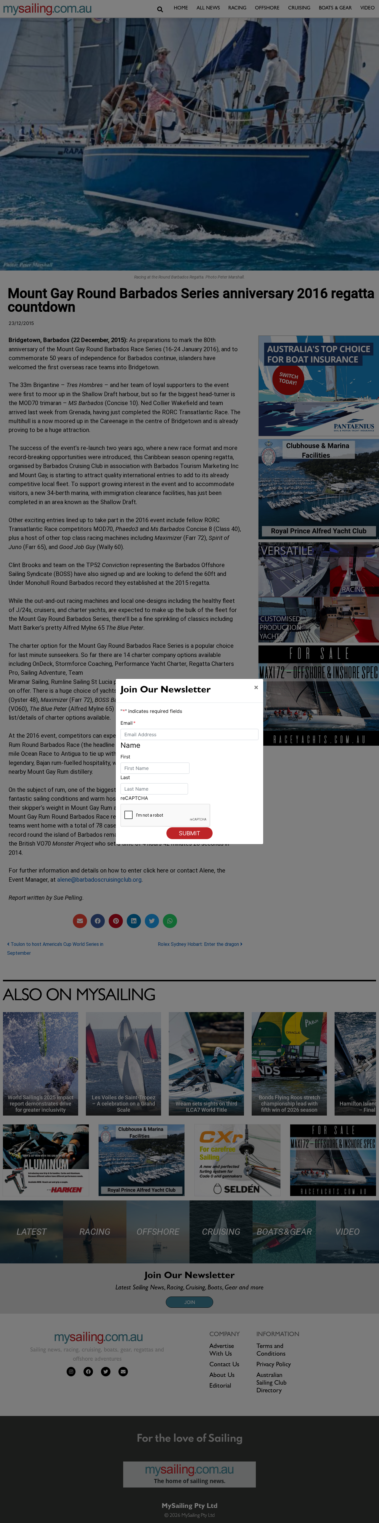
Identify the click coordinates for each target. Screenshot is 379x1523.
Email (128, 723)
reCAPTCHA (134, 798)
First (125, 757)
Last (125, 777)
